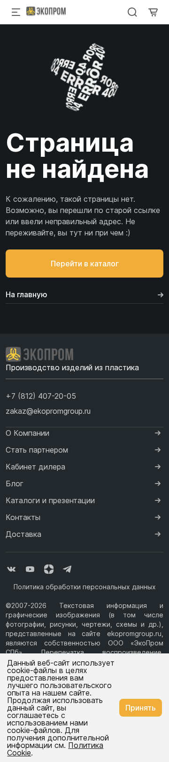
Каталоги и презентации (50, 500)
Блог (14, 483)
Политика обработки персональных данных (85, 587)
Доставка (23, 534)
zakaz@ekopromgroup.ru (48, 411)
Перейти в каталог (85, 263)
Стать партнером (37, 449)
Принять (140, 707)
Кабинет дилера (35, 466)
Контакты (23, 517)
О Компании (27, 433)
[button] (41, 396)
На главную (26, 294)
